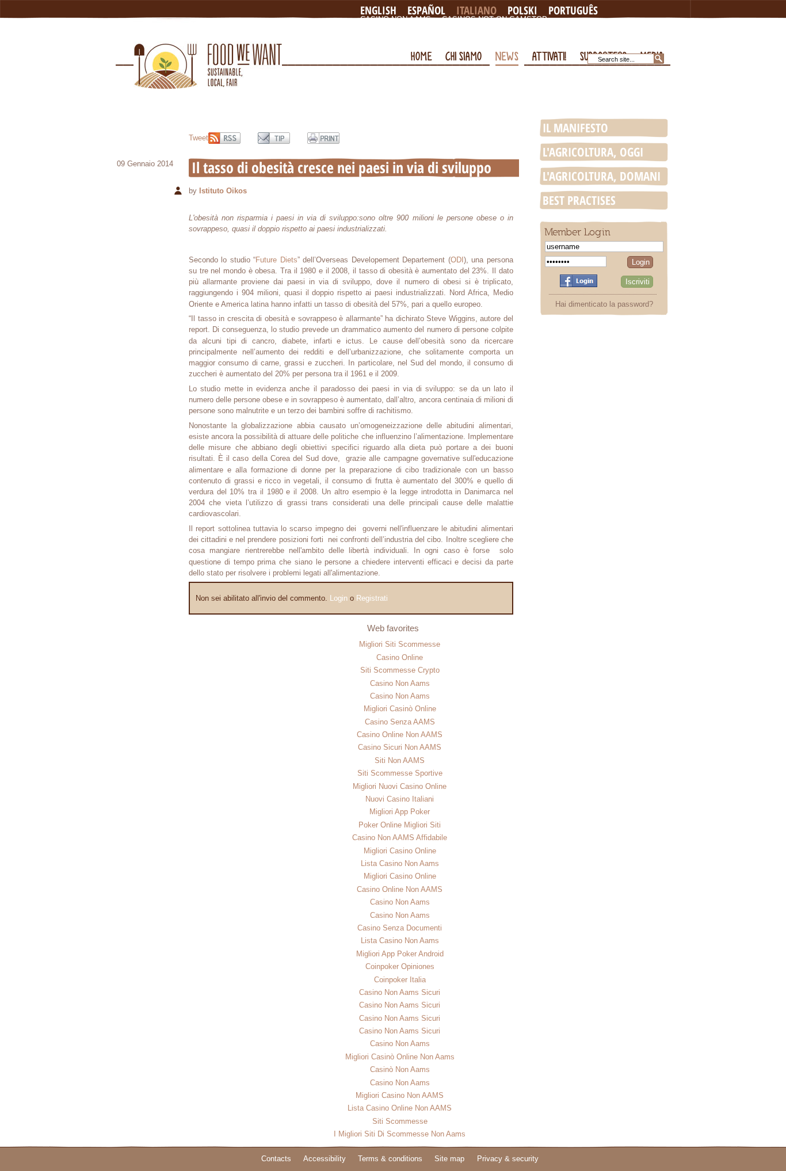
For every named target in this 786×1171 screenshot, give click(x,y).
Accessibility (324, 1158)
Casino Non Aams (395, 19)
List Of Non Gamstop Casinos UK (428, 37)
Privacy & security (508, 1158)
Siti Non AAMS (400, 760)
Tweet (198, 137)
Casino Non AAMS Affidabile (399, 837)
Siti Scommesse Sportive (399, 773)
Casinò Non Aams (400, 1069)
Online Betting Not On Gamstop (550, 28)
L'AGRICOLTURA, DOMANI (602, 176)
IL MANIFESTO (575, 128)
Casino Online (399, 657)
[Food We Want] (207, 53)
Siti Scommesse (400, 1121)
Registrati (372, 598)
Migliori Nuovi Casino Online (400, 786)
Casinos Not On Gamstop (494, 19)
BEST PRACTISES (579, 200)
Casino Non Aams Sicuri (399, 992)
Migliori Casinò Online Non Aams (400, 1056)
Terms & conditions (390, 1158)
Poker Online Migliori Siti (399, 825)
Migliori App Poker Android (400, 953)
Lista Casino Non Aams (400, 863)
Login (339, 598)
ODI (457, 259)
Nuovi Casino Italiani (399, 799)
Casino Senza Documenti (399, 928)
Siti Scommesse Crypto (400, 670)
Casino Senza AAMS (400, 722)
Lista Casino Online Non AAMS (400, 1108)
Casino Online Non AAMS (399, 734)
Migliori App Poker (399, 811)
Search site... (616, 59)
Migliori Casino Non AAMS (400, 1095)
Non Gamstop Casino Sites (416, 28)
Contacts (276, 1158)
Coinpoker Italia (400, 979)
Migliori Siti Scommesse (399, 644)
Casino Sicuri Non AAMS (399, 747)
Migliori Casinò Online (400, 708)
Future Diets (276, 259)
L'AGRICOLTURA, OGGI (593, 152)
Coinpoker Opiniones (399, 966)
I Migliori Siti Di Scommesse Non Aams (400, 1134)
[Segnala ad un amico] (274, 138)
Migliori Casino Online (400, 850)
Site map (449, 1158)
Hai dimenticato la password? (604, 304)
